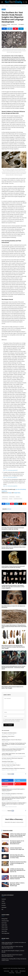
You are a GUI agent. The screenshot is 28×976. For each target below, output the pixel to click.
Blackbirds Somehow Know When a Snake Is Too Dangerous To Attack (18, 863)
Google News (17, 492)
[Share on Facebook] (4, 29)
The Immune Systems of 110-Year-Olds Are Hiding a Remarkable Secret (17, 842)
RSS (2, 909)
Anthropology (5, 496)
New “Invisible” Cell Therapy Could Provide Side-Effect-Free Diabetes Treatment (17, 877)
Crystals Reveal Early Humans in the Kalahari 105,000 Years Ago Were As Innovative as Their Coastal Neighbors (13, 587)
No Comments (21, 24)
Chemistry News (5, 920)
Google (9, 492)
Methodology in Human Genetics (8, 736)
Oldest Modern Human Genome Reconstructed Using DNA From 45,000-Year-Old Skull (13, 566)
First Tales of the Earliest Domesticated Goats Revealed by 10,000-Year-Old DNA (13, 528)
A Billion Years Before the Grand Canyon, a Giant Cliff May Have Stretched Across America (18, 835)
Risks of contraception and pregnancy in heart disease (12, 793)
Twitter (3, 901)
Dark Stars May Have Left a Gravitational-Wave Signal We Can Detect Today (17, 856)
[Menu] (2, 2)
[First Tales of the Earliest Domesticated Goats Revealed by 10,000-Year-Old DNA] (14, 519)
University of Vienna (18, 498)
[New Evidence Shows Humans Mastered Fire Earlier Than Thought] (14, 678)
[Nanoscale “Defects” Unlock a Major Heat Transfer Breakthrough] (5, 884)
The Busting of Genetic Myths (7, 761)
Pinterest (4, 905)
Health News (4, 925)
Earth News (4, 922)
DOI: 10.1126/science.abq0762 (10, 486)
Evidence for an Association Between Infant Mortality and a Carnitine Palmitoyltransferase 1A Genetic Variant (13, 749)
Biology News (4, 918)
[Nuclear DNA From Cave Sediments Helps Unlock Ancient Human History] (14, 538)
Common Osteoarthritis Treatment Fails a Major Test (17, 848)
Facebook (4, 899)
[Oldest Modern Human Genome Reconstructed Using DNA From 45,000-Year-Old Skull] (14, 558)
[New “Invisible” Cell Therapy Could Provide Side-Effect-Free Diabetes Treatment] (5, 877)
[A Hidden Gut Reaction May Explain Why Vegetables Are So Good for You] (5, 870)
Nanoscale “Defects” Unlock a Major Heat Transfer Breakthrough (17, 884)
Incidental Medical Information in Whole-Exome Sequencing (13, 768)
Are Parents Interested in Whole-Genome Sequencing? (12, 758)
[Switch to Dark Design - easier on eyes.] (24, 2)
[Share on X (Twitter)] (10, 29)
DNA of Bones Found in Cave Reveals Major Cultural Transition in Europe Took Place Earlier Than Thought (13, 647)
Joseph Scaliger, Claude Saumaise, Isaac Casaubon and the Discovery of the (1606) (13, 754)
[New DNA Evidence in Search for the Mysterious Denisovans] (14, 597)
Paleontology (5, 498)
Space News (4, 931)
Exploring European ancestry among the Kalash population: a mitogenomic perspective (13, 790)
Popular (10, 498)
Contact (16, 971)
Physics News (4, 927)
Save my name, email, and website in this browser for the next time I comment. (13, 720)
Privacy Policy (11, 972)
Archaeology (11, 496)
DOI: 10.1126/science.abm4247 (10, 470)
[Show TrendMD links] (25, 773)
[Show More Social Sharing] (25, 29)
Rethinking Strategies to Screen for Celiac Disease (11, 739)
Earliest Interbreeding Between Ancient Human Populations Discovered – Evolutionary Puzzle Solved (13, 667)
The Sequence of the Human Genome (9, 732)
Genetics (18, 496)
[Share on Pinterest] (15, 29)
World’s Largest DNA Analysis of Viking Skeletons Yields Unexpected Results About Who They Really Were (14, 626)
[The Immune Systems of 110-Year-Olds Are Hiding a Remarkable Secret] (5, 842)
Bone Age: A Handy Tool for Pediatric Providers (11, 765)
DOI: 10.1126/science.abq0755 (10, 477)
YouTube (3, 903)
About (12, 971)
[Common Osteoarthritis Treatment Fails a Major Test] (5, 849)
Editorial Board (22, 971)
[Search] (26, 2)
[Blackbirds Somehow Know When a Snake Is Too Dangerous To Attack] (5, 863)
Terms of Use (18, 972)
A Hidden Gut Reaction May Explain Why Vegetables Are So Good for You (17, 870)
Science (3, 9)
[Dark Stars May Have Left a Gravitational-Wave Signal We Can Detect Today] (5, 856)
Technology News (5, 933)
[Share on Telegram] (21, 29)
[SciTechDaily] (13, 2)
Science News (5, 929)
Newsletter (4, 907)
